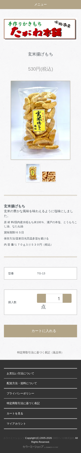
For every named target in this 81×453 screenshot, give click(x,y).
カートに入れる (43, 331)
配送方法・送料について (22, 383)
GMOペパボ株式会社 (63, 438)
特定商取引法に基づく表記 (23, 403)
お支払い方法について (20, 373)
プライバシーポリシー (20, 393)
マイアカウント (16, 423)
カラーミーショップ (14, 438)
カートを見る (15, 413)
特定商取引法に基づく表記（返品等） (40, 352)
